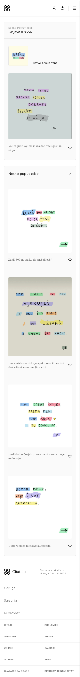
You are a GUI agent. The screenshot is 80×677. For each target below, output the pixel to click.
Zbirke (8, 648)
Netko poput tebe (20, 28)
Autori (9, 659)
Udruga (9, 588)
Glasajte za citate (16, 671)
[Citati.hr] (7, 8)
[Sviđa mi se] (70, 148)
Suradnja (10, 600)
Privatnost (12, 613)
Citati (8, 625)
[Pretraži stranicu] (54, 8)
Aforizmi (10, 636)
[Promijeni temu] (62, 8)
